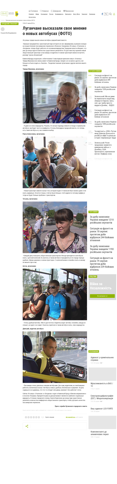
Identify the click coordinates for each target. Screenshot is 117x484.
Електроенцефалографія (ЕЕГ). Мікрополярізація (102, 397)
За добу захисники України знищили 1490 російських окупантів (105, 124)
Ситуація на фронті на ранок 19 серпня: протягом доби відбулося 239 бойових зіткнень (102, 263)
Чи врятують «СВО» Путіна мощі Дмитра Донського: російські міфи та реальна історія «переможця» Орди (105, 134)
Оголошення (44, 14)
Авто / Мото (76, 14)
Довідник (57, 11)
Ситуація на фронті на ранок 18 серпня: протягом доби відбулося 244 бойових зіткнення (102, 234)
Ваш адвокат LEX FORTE (102, 408)
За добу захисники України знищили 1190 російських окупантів (102, 249)
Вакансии (69, 11)
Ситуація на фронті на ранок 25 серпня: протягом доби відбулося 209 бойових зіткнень (105, 78)
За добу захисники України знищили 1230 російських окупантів (105, 89)
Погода (51, 14)
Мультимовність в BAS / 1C (102, 384)
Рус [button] (106, 14)
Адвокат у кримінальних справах (102, 358)
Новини (45, 11)
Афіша (37, 14)
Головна (34, 11)
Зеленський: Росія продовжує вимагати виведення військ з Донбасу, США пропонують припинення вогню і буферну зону (105, 148)
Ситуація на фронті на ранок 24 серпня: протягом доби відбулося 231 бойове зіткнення (105, 113)
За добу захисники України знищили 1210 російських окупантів (102, 219)
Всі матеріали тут (102, 296)
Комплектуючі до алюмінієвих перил (100, 433)
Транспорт (84, 14)
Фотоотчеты (32, 17)
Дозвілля (31, 14)
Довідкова (92, 14)
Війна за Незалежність (101, 286)
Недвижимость (59, 14)
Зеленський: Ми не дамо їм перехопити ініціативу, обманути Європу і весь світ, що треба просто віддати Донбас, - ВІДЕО (105, 100)
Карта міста (68, 14)
